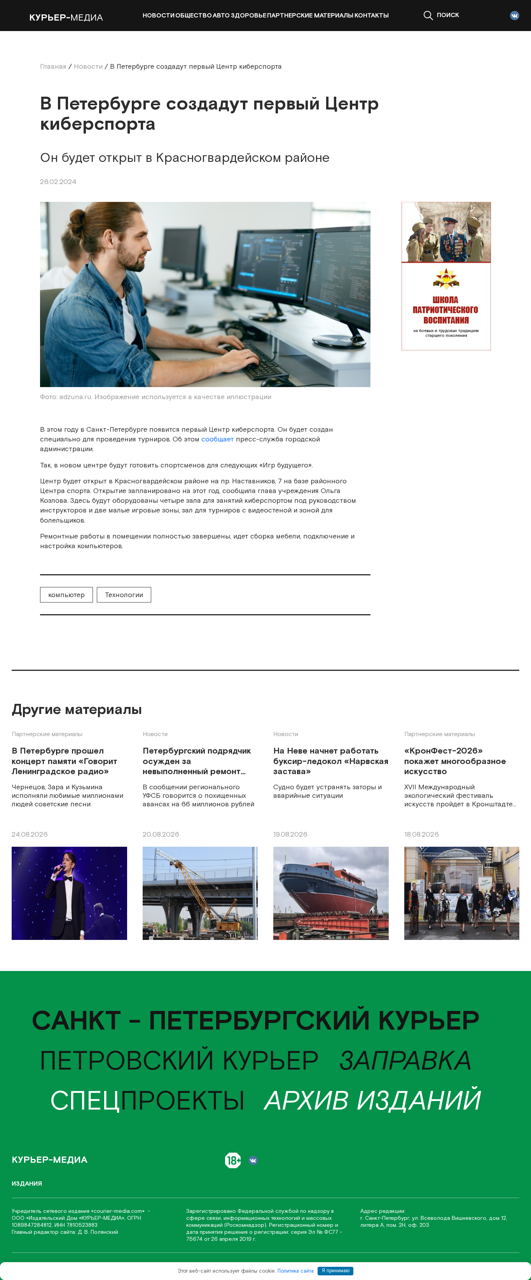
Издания (27, 1184)
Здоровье (248, 16)
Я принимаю (335, 1271)
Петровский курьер (179, 1062)
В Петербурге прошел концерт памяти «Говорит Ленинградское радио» (64, 761)
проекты (147, 1102)
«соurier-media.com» (118, 1211)
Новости (159, 16)
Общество (193, 16)
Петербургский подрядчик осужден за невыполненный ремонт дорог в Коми (197, 761)
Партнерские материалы (310, 16)
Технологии (124, 595)
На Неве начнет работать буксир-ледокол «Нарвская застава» (330, 761)
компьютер (66, 595)
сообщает (217, 439)
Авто (221, 16)
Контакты (372, 16)
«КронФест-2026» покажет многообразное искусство (455, 761)
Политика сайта (296, 1271)
